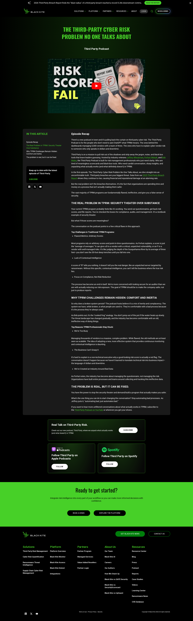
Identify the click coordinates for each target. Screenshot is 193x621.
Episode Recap (32, 142)
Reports (135, 574)
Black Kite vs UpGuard (114, 593)
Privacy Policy (92, 612)
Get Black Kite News (130, 534)
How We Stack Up (112, 574)
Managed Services (85, 557)
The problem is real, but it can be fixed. (41, 157)
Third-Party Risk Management (35, 551)
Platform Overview (58, 551)
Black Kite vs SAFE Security (116, 579)
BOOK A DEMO (79, 513)
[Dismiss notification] (191, 3)
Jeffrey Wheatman (135, 157)
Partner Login (83, 568)
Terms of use (83, 612)
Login (143, 11)
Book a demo (163, 11)
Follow (59, 467)
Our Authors (110, 568)
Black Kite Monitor (57, 557)
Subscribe (128, 430)
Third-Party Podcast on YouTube (89, 410)
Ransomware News (140, 596)
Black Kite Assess (57, 562)
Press (134, 562)
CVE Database (138, 602)
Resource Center (139, 551)
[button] (96, 85)
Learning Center (139, 591)
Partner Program (84, 551)
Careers (108, 562)
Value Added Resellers (86, 562)
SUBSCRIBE (33, 179)
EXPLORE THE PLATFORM (109, 513)
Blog (134, 557)
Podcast (135, 568)
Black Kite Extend (57, 568)
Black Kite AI (110, 557)
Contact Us (159, 534)
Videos (135, 585)
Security (100, 612)
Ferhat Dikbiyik (150, 157)
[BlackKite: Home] (34, 11)
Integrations (55, 574)
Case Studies (137, 579)
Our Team (109, 551)
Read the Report (157, 3)
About (134, 11)
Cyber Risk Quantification (33, 557)
